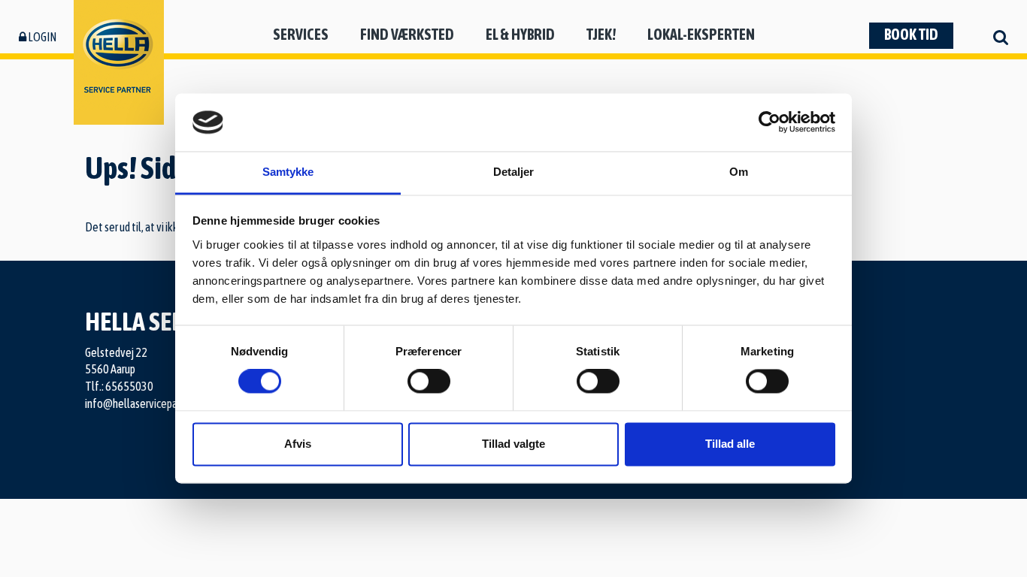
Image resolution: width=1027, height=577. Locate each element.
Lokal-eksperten (701, 34)
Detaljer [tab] (514, 171)
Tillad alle (730, 443)
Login (41, 37)
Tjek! (601, 34)
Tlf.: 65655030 (119, 386)
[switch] (428, 382)
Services (301, 34)
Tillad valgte (513, 443)
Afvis (297, 443)
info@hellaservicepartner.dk (148, 403)
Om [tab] (738, 171)
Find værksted (407, 34)
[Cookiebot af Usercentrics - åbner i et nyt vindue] (769, 122)
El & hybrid (520, 34)
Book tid (911, 34)
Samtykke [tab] (288, 171)
